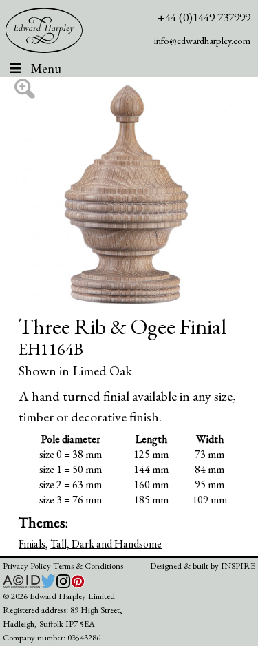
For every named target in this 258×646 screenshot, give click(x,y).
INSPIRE (238, 566)
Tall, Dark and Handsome (106, 543)
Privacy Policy (27, 566)
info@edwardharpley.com (202, 40)
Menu (46, 68)
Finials (32, 543)
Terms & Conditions (88, 566)
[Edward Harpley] (44, 30)
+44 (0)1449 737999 (204, 17)
